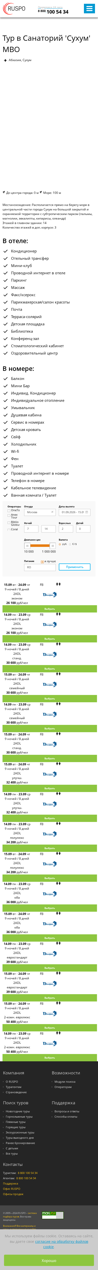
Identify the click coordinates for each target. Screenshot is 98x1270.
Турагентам (13, 1087)
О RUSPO (12, 1081)
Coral (14, 529)
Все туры (12, 1153)
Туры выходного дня (20, 1138)
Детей (79, 523)
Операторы (14, 506)
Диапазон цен (32, 540)
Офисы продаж (13, 1194)
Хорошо (49, 1260)
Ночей (28, 523)
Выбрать (49, 608)
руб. (64, 544)
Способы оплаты (66, 1116)
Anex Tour (14, 516)
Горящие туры (15, 1127)
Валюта (63, 540)
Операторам (63, 1087)
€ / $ (74, 544)
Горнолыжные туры (19, 1116)
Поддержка (10, 1183)
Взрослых (65, 523)
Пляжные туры (15, 1122)
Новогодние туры (18, 1111)
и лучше (50, 561)
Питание (29, 561)
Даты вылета (66, 506)
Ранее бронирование (20, 1143)
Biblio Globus (15, 524)
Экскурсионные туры (20, 1132)
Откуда (28, 506)
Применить (74, 567)
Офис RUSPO (11, 1189)
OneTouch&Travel (15, 510)
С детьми (12, 1148)
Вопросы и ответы (67, 1111)
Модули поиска (65, 1081)
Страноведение (16, 1092)
